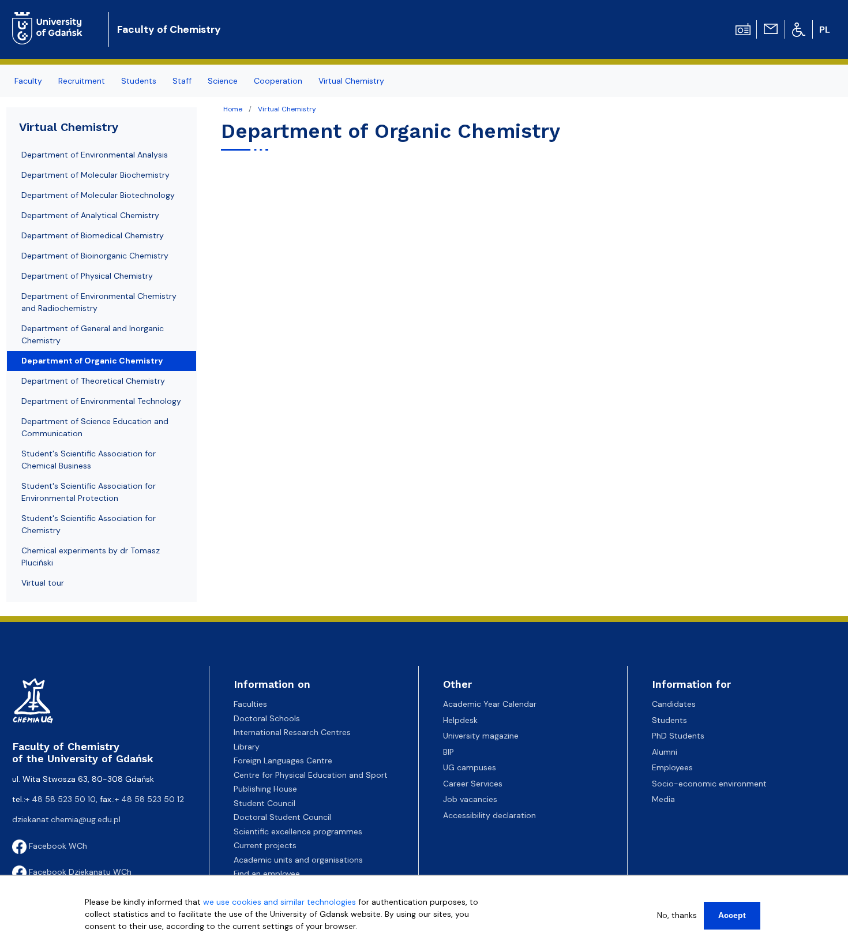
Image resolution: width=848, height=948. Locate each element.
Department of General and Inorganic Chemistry (92, 334)
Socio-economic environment (709, 783)
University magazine (481, 735)
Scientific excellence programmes (298, 831)
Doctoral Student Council (282, 817)
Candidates (674, 704)
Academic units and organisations (298, 860)
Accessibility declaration (489, 815)
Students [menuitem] (138, 81)
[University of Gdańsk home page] (51, 20)
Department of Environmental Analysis (94, 154)
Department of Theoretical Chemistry (93, 381)
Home (232, 109)
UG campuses (469, 767)
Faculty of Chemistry (169, 29)
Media (663, 799)
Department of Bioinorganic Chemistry (94, 255)
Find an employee (267, 873)
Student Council (264, 803)
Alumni (664, 752)
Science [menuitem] (223, 81)
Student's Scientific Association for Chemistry (88, 524)
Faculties (250, 704)
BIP (448, 752)
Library (247, 746)
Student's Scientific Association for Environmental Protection (88, 492)
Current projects (265, 845)
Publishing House (265, 789)
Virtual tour (42, 583)
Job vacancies (470, 799)
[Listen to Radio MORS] (743, 28)
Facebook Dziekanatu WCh (79, 872)
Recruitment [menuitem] (81, 81)
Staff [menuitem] (182, 81)
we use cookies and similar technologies (279, 902)
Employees (672, 767)
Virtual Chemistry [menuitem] (351, 81)
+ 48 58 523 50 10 (60, 799)
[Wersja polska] (826, 29)
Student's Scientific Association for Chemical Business (88, 459)
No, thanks (677, 915)
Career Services (472, 783)
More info (103, 938)
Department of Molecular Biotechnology (98, 195)
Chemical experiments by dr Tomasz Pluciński (90, 556)
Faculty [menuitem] (28, 81)
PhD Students (678, 735)
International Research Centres (292, 732)
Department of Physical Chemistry (87, 276)
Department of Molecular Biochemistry (95, 175)
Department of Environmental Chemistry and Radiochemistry (99, 302)
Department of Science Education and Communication (94, 427)
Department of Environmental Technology (101, 401)
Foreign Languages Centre (283, 760)
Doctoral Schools (267, 718)
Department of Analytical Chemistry (90, 215)
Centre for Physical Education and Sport (311, 775)
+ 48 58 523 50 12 (149, 799)
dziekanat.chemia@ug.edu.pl (66, 819)
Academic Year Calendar (489, 704)
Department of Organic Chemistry (92, 360)
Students (669, 720)
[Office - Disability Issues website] (798, 29)
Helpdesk (460, 720)
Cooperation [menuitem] (278, 81)
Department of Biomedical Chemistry (92, 235)
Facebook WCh (57, 846)
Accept (732, 915)
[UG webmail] (771, 28)
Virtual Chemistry (287, 109)
